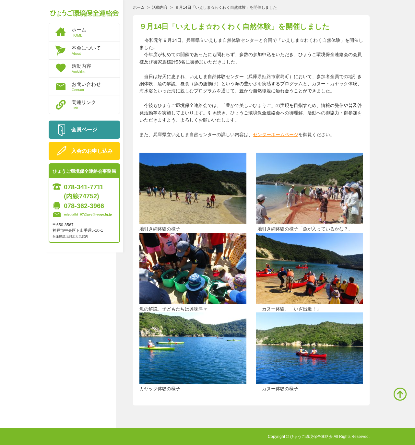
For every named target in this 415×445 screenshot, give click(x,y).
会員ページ (84, 129)
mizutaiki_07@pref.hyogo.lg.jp (88, 214)
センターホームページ (275, 134)
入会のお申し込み (92, 151)
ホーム (79, 32)
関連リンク (84, 105)
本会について (86, 50)
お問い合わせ (86, 86)
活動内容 (81, 68)
